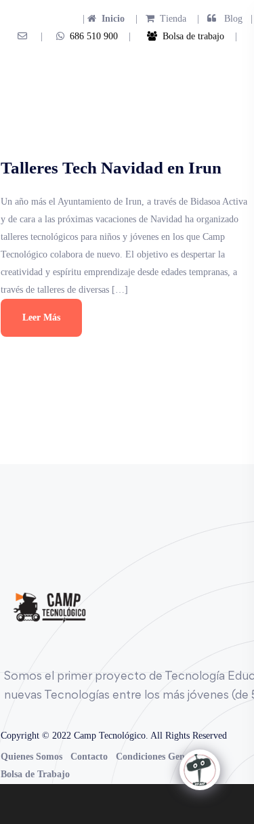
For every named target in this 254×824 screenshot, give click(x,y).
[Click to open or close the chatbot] (199, 769)
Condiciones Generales (162, 756)
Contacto (89, 756)
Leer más (41, 317)
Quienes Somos (31, 756)
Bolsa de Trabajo (35, 774)
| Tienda (156, 19)
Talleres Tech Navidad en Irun (111, 168)
